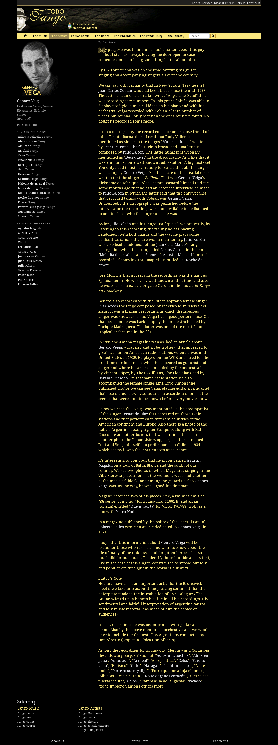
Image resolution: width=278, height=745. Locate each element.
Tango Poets (86, 717)
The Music (40, 36)
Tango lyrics (25, 713)
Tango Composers (90, 729)
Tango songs (26, 721)
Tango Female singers (93, 725)
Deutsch (240, 2)
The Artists (59, 36)
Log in (196, 2)
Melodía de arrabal (31, 183)
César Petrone (28, 237)
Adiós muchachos (30, 136)
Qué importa (27, 211)
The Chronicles (125, 36)
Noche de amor (28, 197)
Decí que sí (26, 164)
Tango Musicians (90, 713)
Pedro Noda (26, 275)
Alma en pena (28, 141)
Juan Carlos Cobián (31, 256)
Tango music (26, 717)
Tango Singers (88, 721)
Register (207, 2)
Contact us (220, 741)
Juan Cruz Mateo (30, 261)
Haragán (24, 174)
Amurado (24, 146)
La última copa (28, 178)
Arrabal (23, 150)
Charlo (22, 242)
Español (219, 2)
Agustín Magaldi (29, 228)
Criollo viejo (26, 160)
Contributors (139, 741)
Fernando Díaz (28, 247)
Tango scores (26, 725)
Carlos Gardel (81, 36)
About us (57, 741)
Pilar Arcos (26, 279)
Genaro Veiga (29, 101)
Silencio (23, 216)
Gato (21, 169)
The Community (151, 36)
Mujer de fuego (28, 188)
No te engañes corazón (34, 193)
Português (253, 2)
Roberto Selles (28, 284)
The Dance (102, 36)
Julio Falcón (26, 265)
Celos (21, 155)
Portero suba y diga (32, 207)
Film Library (175, 36)
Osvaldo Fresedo (29, 270)
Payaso (23, 202)
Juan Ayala (109, 42)
